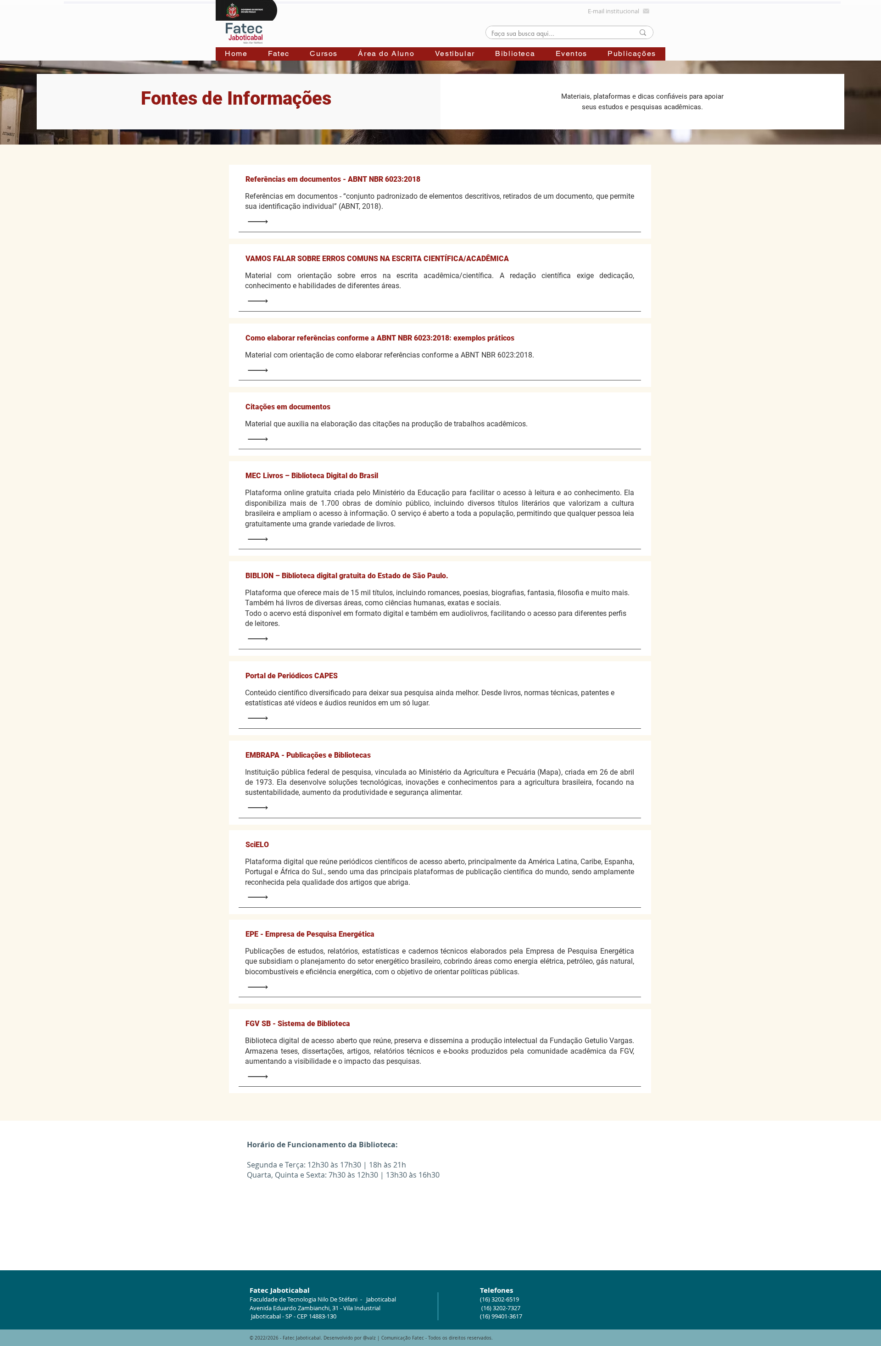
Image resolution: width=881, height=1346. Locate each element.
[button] (279, 54)
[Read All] (260, 222)
